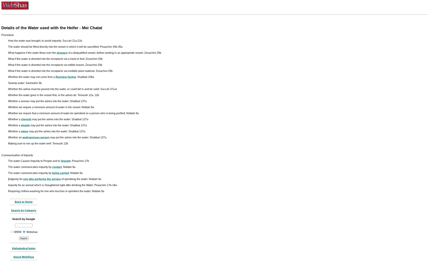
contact (57, 167)
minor (24, 131)
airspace (62, 52)
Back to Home (24, 202)
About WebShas (23, 257)
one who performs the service (42, 179)
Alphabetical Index (24, 248)
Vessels (66, 161)
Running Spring (66, 77)
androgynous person (35, 137)
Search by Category (23, 210)
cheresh (26, 119)
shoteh (25, 125)
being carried (60, 173)
